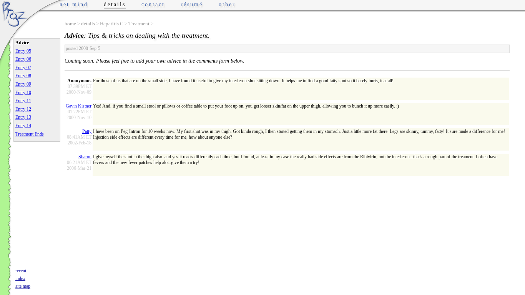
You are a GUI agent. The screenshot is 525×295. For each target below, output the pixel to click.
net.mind (74, 4)
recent (20, 270)
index (20, 278)
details (88, 24)
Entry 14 (23, 125)
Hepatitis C (111, 24)
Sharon (84, 156)
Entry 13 (23, 117)
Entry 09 (23, 84)
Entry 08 (23, 75)
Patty (86, 131)
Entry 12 (23, 109)
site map (22, 286)
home (70, 24)
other (227, 4)
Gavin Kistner (78, 106)
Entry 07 (23, 67)
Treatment (139, 24)
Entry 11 (23, 100)
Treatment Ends (29, 134)
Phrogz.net (14, 13)
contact (153, 4)
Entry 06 (23, 59)
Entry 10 (23, 92)
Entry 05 (23, 51)
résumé (192, 4)
